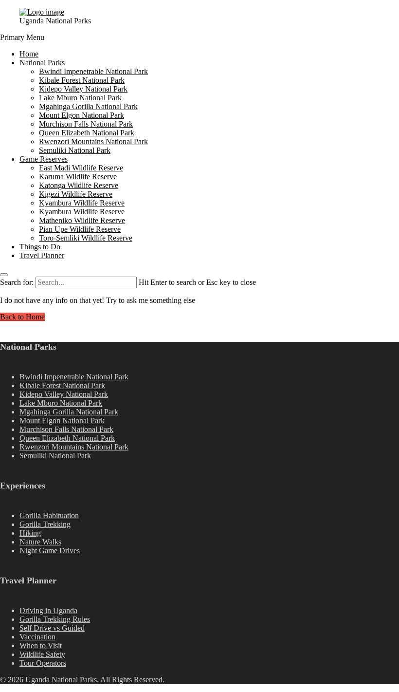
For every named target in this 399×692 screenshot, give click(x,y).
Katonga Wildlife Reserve (78, 185)
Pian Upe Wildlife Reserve (80, 229)
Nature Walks (40, 542)
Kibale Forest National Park (82, 80)
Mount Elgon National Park (81, 115)
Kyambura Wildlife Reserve (82, 203)
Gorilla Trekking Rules (54, 619)
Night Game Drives (49, 550)
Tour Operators (42, 663)
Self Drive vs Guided (52, 628)
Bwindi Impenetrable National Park (93, 71)
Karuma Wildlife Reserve (78, 176)
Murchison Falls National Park (86, 124)
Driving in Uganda (48, 610)
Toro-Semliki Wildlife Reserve (85, 238)
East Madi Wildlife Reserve (81, 168)
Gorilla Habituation (49, 515)
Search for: (17, 282)
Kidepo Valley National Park (83, 89)
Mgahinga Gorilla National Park (88, 106)
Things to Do (39, 247)
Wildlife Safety (42, 654)
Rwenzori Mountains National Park (93, 141)
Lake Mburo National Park (80, 98)
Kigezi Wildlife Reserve (75, 194)
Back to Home (22, 317)
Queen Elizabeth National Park (86, 133)
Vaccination (37, 637)
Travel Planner (41, 255)
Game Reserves (43, 159)
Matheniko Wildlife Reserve (82, 220)
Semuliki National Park (74, 150)
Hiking (30, 533)
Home (28, 54)
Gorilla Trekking (45, 524)
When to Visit (40, 645)
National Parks (42, 62)
